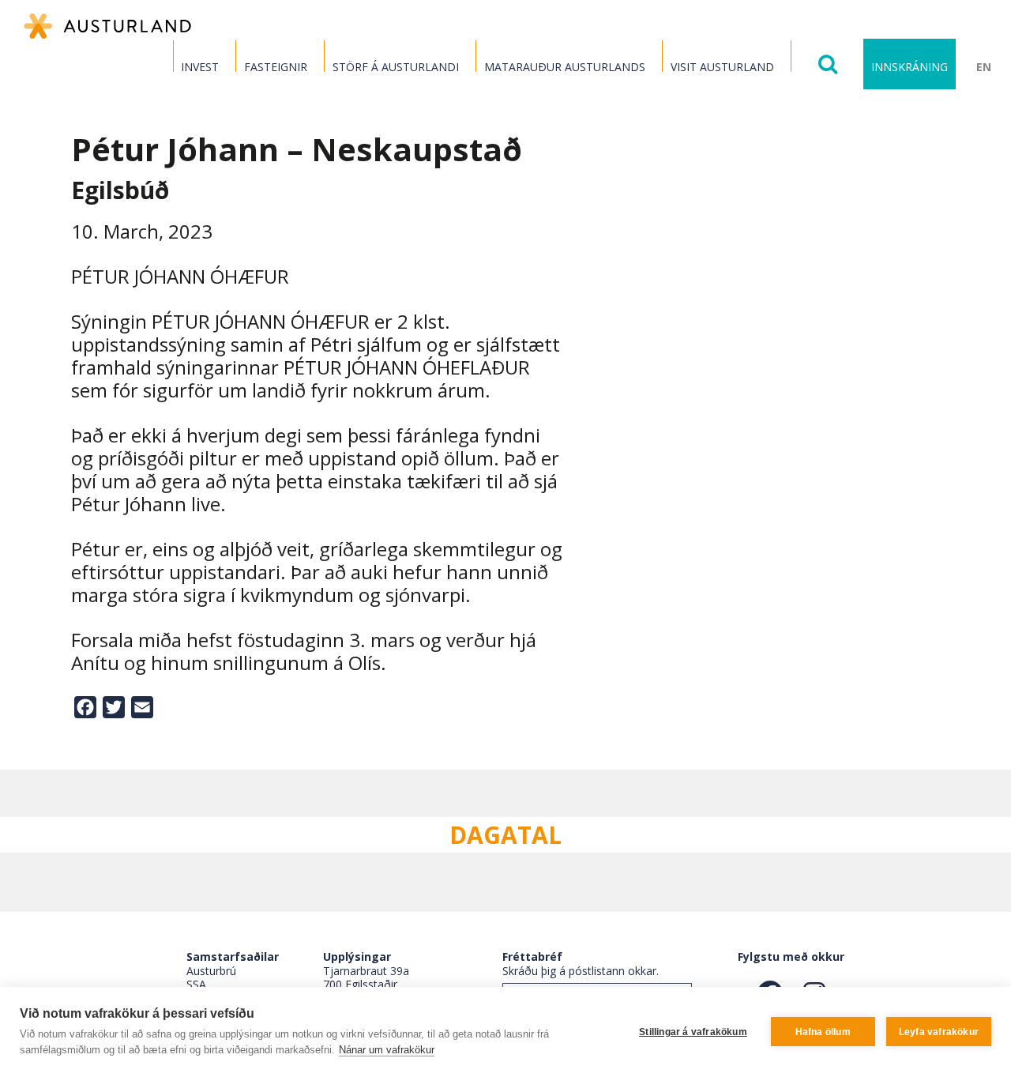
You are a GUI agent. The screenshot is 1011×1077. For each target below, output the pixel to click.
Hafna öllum (823, 1031)
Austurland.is (107, 26)
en (983, 66)
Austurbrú (211, 970)
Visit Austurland (722, 66)
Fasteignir (275, 66)
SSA (196, 984)
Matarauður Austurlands (564, 66)
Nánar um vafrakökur (386, 1050)
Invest (200, 66)
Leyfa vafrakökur (939, 1031)
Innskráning (909, 66)
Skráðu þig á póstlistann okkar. (580, 970)
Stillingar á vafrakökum (693, 1031)
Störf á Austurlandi (396, 66)
